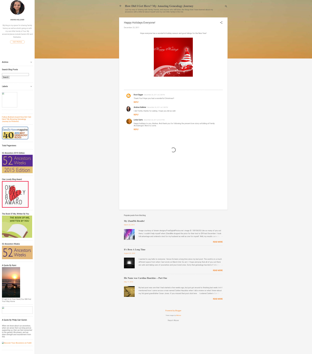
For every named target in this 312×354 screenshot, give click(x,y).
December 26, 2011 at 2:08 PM (154, 95)
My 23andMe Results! (134, 221)
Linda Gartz (138, 120)
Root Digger (138, 95)
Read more (218, 242)
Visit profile (17, 42)
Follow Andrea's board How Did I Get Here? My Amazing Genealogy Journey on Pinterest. (16, 119)
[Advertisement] (173, 187)
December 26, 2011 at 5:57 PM (154, 120)
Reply (136, 102)
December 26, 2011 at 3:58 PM (157, 107)
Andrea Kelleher (140, 107)
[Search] (226, 6)
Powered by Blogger (173, 311)
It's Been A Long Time (134, 249)
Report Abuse (173, 320)
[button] (221, 22)
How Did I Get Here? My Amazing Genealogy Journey (159, 6)
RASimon (178, 315)
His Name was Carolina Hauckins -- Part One (145, 278)
